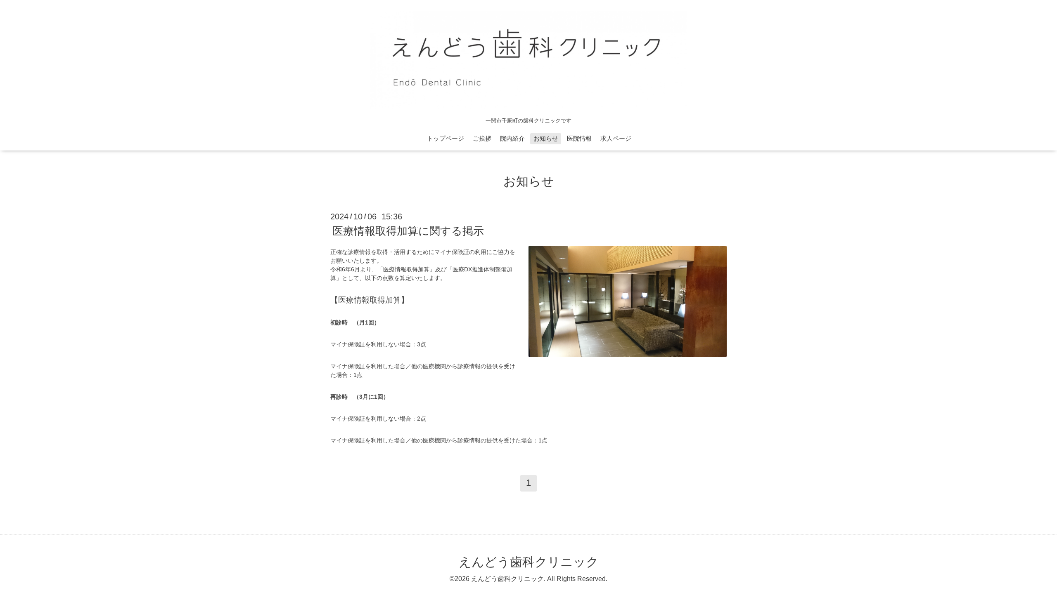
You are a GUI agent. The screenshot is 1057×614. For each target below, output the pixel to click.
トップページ (445, 138)
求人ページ (615, 138)
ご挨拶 (482, 138)
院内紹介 (512, 138)
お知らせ (545, 138)
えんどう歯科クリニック (529, 562)
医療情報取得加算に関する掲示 (408, 231)
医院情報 (579, 138)
